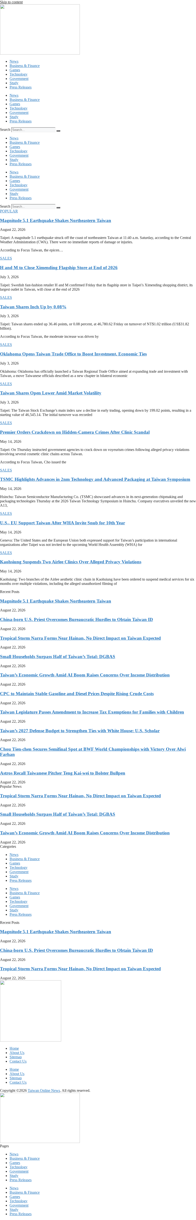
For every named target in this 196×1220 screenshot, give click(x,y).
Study (14, 83)
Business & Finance (25, 66)
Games (15, 70)
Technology (18, 74)
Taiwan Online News (44, 1090)
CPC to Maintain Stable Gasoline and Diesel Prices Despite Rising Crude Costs (77, 693)
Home (14, 1048)
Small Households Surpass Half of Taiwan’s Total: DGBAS (57, 656)
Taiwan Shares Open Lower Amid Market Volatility (50, 392)
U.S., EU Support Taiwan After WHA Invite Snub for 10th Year (62, 522)
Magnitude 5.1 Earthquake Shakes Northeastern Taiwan (55, 220)
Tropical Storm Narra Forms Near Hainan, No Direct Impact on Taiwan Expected (80, 638)
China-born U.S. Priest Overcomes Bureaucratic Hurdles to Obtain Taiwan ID (76, 619)
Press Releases (21, 87)
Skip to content (11, 2)
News (14, 61)
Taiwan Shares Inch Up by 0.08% (33, 306)
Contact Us (18, 1061)
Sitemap (16, 1057)
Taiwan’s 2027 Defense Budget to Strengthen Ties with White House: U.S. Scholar (80, 730)
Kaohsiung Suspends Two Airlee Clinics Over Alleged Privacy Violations (70, 561)
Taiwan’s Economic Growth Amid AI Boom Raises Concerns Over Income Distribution (85, 674)
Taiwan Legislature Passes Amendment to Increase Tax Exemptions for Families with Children (92, 712)
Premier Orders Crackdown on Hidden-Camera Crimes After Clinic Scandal (75, 432)
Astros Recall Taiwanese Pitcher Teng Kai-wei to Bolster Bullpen (62, 773)
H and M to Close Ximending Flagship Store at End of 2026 (59, 267)
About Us (17, 1053)
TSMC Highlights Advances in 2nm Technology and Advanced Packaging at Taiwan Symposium (95, 479)
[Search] (58, 131)
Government (19, 79)
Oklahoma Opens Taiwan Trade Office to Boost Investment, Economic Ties (73, 353)
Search (5, 130)
